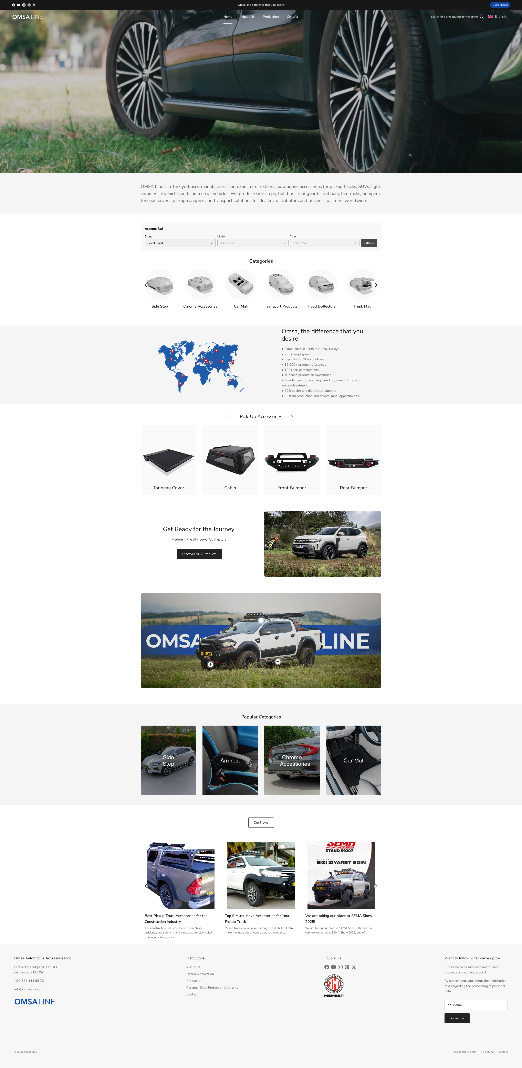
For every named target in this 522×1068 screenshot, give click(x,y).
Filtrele (369, 243)
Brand (149, 236)
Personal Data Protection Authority (212, 987)
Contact (292, 16)
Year (293, 236)
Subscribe (457, 1018)
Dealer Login (500, 5)
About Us (248, 16)
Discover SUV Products (199, 554)
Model (221, 236)
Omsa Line (30, 1052)
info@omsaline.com (464, 1052)
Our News (261, 822)
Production (271, 16)
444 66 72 (487, 1052)
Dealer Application (200, 974)
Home (227, 16)
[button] (376, 285)
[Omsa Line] (27, 16)
